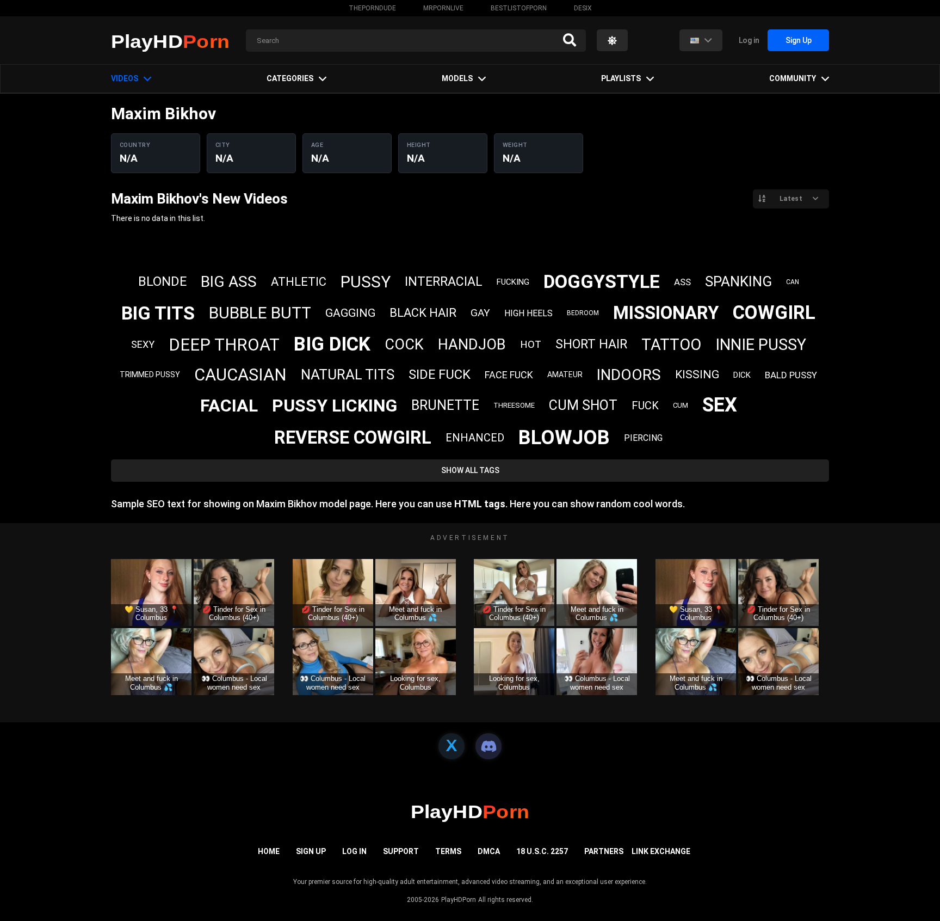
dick (742, 375)
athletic (298, 281)
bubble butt (260, 312)
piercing (643, 438)
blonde (162, 281)
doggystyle (601, 281)
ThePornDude (372, 8)
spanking (738, 281)
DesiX (583, 8)
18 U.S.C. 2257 (542, 851)
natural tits (347, 374)
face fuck (509, 374)
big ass (229, 282)
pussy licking (334, 405)
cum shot (583, 405)
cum (680, 405)
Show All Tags (470, 470)
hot (530, 344)
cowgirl (774, 313)
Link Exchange (661, 851)
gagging (350, 313)
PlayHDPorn (458, 900)
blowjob (564, 437)
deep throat (224, 345)
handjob (472, 344)
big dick (332, 344)
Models (457, 78)
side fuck (440, 374)
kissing (697, 374)
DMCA (489, 851)
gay (480, 312)
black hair (422, 313)
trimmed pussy (150, 374)
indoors (629, 375)
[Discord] (488, 746)
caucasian (240, 375)
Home (269, 851)
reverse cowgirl (352, 437)
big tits (158, 313)
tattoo (671, 344)
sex (719, 405)
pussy (366, 281)
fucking (513, 282)
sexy (142, 344)
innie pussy (760, 344)
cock (404, 344)
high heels (528, 313)
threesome (514, 405)
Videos (124, 78)
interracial (444, 281)
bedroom (583, 313)
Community (792, 78)
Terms (448, 851)
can (792, 282)
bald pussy (791, 375)
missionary (666, 312)
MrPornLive (443, 8)
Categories (290, 78)
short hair (591, 344)
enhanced (475, 437)
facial (229, 405)
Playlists (621, 78)
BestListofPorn (519, 8)
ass (682, 282)
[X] (451, 746)
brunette (445, 405)
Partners (603, 851)
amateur (565, 374)
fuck (645, 405)
